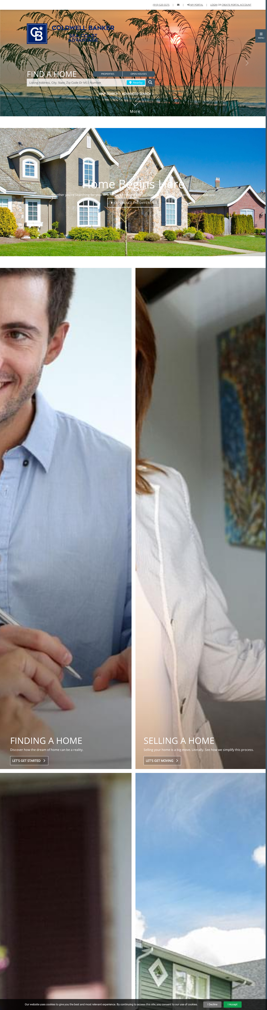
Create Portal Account (236, 4)
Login (213, 4)
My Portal (196, 4)
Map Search (109, 128)
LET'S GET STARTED (27, 804)
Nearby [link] (137, 117)
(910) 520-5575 (161, 4)
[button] (261, 36)
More (135, 149)
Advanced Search (137, 128)
